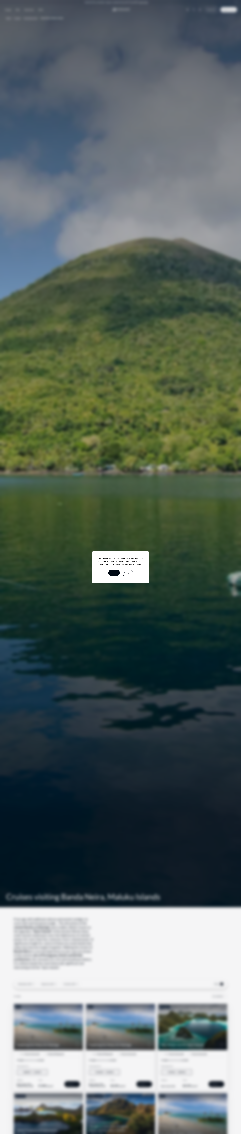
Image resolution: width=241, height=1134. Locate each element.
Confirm (114, 573)
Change (127, 573)
